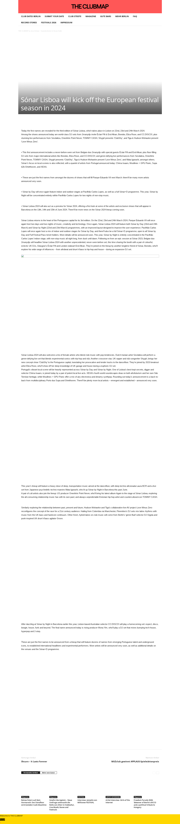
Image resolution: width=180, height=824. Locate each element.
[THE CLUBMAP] (90, 6)
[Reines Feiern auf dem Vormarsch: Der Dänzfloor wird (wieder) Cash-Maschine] (34, 787)
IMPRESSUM (66, 22)
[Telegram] (80, 122)
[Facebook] (41, 122)
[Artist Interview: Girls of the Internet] (118, 787)
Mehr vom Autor (48, 773)
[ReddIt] (67, 122)
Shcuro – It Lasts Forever (34, 761)
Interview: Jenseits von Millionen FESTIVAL (87, 801)
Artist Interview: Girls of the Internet (118, 801)
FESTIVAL (81, 797)
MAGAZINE (91, 16)
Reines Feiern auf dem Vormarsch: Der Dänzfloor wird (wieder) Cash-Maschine (33, 802)
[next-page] (157, 772)
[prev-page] (154, 772)
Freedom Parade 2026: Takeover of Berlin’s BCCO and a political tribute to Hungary (145, 803)
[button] (158, 19)
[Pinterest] (47, 122)
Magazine (25, 797)
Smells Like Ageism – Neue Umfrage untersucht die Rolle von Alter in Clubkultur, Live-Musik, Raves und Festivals (61, 805)
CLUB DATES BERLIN (30, 16)
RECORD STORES (29, 22)
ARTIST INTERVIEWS (113, 797)
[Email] (73, 122)
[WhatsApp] (54, 122)
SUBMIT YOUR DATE (54, 16)
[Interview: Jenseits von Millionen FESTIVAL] (90, 787)
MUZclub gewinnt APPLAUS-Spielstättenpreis (135, 761)
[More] (93, 122)
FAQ (135, 16)
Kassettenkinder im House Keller (51, 31)
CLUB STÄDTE (74, 16)
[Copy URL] (86, 122)
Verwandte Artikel (30, 773)
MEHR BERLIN (122, 16)
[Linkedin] (60, 122)
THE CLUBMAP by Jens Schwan (29, 31)
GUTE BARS (105, 16)
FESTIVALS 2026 (48, 22)
